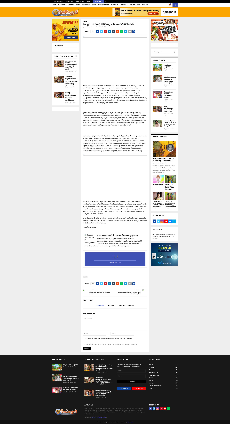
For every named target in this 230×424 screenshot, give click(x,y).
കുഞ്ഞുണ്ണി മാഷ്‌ (158, 184)
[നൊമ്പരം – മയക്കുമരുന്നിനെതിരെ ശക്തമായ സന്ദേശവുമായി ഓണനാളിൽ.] (157, 78)
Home (55, 5)
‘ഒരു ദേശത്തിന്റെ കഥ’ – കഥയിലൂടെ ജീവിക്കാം (163, 160)
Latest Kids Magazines (94, 360)
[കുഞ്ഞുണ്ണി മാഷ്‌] (158, 179)
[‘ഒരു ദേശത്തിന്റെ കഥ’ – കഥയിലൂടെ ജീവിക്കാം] (164, 149)
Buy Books (86, 5)
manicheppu (87, 27)
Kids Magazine (153, 372)
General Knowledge (155, 386)
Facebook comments (126, 306)
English (145, 5)
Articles (151, 367)
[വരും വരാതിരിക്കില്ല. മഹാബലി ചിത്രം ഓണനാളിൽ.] (157, 109)
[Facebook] (150, 408)
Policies (88, 1)
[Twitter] (154, 408)
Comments (100, 306)
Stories (151, 380)
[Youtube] (165, 408)
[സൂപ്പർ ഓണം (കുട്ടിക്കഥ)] (157, 67)
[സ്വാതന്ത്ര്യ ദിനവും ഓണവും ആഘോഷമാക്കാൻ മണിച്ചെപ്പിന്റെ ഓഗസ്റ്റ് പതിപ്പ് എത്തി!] (59, 63)
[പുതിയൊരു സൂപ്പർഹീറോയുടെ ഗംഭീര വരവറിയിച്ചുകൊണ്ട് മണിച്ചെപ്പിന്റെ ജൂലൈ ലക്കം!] (59, 79)
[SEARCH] (174, 52)
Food (94, 5)
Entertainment (103, 5)
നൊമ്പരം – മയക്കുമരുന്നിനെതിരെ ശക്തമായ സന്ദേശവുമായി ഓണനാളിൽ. (170, 79)
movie (85, 277)
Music (151, 378)
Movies (84, 21)
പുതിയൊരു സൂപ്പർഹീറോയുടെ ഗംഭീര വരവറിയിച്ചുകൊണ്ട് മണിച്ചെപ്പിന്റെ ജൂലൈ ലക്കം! (71, 81)
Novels (78, 5)
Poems (151, 370)
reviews (111, 306)
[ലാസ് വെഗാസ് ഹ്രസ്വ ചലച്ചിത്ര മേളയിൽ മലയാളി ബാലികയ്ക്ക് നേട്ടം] (158, 196)
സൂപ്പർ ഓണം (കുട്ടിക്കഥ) (71, 365)
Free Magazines (154, 375)
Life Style (114, 5)
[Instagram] (157, 408)
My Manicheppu (134, 5)
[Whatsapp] (168, 408)
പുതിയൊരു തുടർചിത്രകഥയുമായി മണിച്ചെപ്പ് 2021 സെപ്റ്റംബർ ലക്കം (170, 205)
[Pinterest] (161, 408)
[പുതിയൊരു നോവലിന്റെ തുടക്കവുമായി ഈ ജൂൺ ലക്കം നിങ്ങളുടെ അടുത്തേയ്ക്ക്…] (59, 95)
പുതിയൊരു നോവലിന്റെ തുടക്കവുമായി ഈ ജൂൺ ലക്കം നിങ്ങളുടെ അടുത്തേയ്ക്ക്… (70, 96)
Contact (123, 5)
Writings (71, 5)
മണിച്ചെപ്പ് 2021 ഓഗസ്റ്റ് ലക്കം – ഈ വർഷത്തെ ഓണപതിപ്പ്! (169, 187)
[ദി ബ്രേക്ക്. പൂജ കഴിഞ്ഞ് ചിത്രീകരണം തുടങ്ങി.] (157, 94)
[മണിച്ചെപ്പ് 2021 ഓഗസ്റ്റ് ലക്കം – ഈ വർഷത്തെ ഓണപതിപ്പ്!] (170, 179)
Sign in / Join (80, 1)
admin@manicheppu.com (99, 417)
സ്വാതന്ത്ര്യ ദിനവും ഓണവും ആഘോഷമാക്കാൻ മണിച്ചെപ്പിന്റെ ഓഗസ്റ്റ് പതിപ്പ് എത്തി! (71, 65)
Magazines (61, 5)
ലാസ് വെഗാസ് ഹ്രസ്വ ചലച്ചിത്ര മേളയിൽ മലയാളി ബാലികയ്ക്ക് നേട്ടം (158, 205)
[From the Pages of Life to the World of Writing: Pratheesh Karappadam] (157, 123)
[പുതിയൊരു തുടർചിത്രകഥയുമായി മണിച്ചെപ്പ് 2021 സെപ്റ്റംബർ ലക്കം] (170, 196)
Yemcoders (130, 422)
